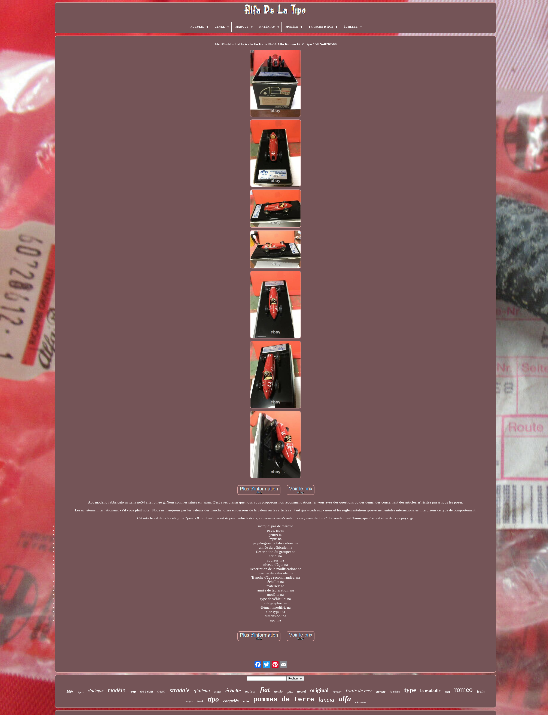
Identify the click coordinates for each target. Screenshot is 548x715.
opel (447, 691)
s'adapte (96, 690)
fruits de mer (359, 690)
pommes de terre (283, 699)
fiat (265, 689)
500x (70, 691)
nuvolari (337, 691)
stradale (179, 690)
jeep (132, 691)
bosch (200, 701)
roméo (278, 691)
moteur (250, 691)
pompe (381, 691)
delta (161, 691)
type (410, 689)
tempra (189, 701)
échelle (233, 690)
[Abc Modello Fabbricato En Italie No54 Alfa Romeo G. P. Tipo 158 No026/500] (275, 84)
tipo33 (80, 692)
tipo (213, 699)
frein (481, 691)
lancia (326, 699)
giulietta (202, 690)
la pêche (395, 691)
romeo (463, 689)
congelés (231, 700)
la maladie (430, 690)
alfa (345, 699)
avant (301, 691)
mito (246, 701)
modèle (116, 690)
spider (290, 692)
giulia (217, 691)
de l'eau (146, 691)
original (319, 690)
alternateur (360, 702)
